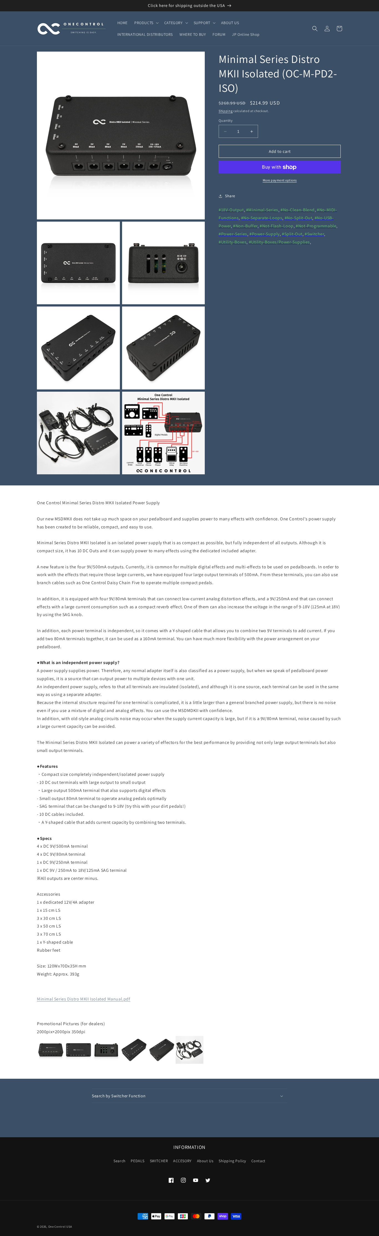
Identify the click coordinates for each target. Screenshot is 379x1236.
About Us (205, 1160)
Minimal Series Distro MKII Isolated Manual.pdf (83, 999)
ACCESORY (182, 1160)
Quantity (226, 120)
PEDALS (138, 1160)
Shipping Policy (232, 1160)
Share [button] (230, 195)
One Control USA (60, 1227)
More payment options (280, 180)
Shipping (226, 111)
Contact (258, 1160)
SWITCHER (159, 1160)
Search (119, 1160)
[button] (146, 23)
